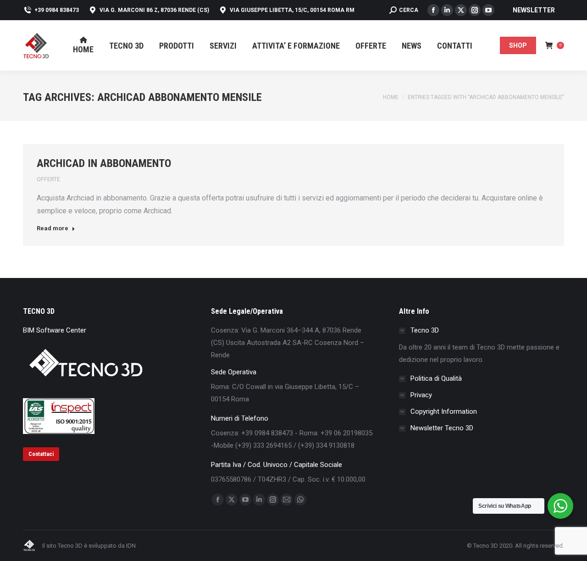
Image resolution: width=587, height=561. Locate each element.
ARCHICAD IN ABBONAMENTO (104, 163)
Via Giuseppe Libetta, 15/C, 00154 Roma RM (292, 10)
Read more (52, 228)
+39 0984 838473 (56, 10)
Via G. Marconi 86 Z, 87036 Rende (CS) (154, 10)
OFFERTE (48, 179)
